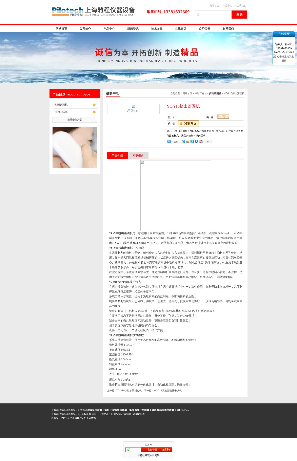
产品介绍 (117, 155)
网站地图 (140, 414)
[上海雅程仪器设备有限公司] (120, 12)
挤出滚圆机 (61, 104)
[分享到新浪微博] (187, 141)
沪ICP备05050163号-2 (73, 418)
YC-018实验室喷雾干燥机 (168, 390)
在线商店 (180, 28)
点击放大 (135, 110)
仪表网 (148, 444)
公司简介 (85, 28)
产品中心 (227, 5)
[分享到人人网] (196, 141)
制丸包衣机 (62, 112)
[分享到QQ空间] (183, 141)
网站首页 (214, 5)
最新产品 (199, 93)
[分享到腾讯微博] (192, 141)
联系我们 (241, 5)
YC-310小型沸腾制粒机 (129, 390)
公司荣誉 (204, 28)
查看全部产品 (74, 119)
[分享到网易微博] (201, 141)
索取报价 (138, 155)
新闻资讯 (133, 28)
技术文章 (156, 28)
